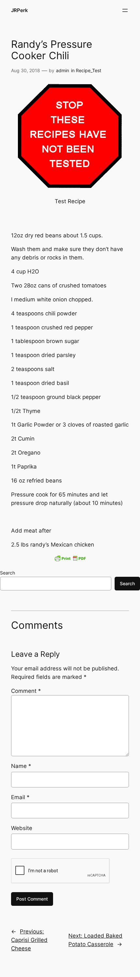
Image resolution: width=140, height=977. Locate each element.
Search (7, 572)
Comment (26, 691)
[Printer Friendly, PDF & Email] (70, 558)
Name (21, 766)
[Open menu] (125, 10)
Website (21, 828)
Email (20, 797)
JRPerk (19, 10)
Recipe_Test (88, 70)
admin (62, 70)
